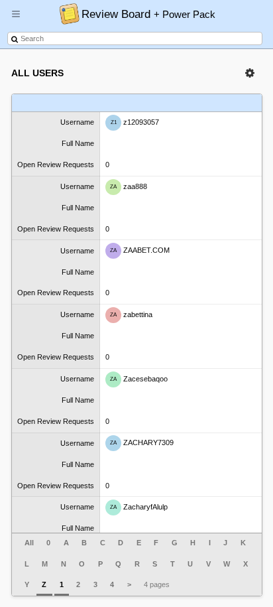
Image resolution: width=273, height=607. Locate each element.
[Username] (56, 103)
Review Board (148, 14)
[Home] (66, 13)
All (29, 543)
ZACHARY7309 (142, 442)
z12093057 (135, 122)
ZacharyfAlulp (139, 507)
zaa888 (128, 186)
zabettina (131, 314)
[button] (16, 19)
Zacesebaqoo (139, 379)
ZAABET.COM (140, 250)
